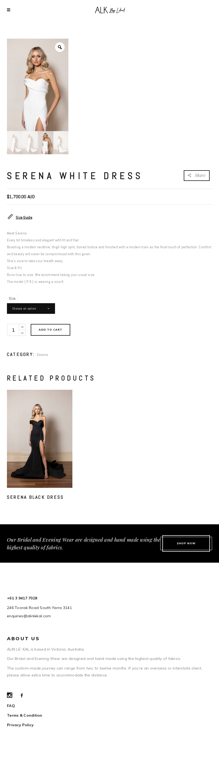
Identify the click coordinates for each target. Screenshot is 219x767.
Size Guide (24, 217)
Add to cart (50, 329)
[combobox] (31, 308)
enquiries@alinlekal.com (29, 616)
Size (12, 298)
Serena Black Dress (35, 497)
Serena (42, 354)
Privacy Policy (20, 725)
